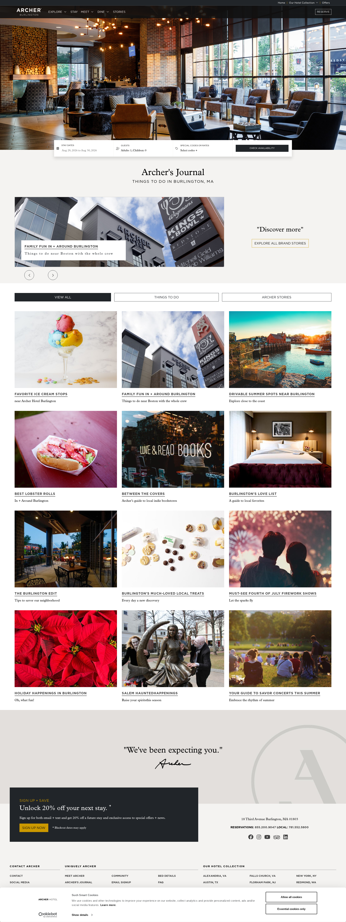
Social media (20, 882)
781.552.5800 (299, 827)
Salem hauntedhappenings (150, 693)
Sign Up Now (33, 828)
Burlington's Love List (253, 493)
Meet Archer (74, 876)
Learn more (108, 904)
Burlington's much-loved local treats (163, 593)
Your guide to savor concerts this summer (274, 693)
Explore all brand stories (280, 243)
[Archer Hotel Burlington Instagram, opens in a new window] (259, 838)
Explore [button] (55, 12)
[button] (143, 148)
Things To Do (166, 297)
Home (281, 3)
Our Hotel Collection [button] (302, 3)
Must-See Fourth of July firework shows (273, 593)
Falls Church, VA (263, 876)
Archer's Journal (78, 882)
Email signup (121, 882)
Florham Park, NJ (263, 882)
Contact (16, 876)
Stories (119, 12)
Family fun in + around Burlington (61, 246)
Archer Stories (276, 297)
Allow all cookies (291, 897)
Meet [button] (85, 12)
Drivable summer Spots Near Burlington (272, 394)
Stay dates (67, 145)
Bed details (167, 876)
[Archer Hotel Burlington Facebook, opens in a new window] (250, 838)
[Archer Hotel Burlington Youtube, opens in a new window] (267, 838)
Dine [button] (101, 12)
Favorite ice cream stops (41, 394)
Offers (326, 3)
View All (63, 297)
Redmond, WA (306, 882)
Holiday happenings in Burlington (51, 693)
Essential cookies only (291, 908)
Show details (80, 914)
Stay (74, 12)
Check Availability (262, 148)
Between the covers (143, 493)
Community (120, 876)
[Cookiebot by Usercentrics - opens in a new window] (48, 915)
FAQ (160, 882)
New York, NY (306, 876)
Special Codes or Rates (194, 145)
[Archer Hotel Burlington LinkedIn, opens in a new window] (285, 838)
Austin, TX (210, 882)
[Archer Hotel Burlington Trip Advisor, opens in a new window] (276, 838)
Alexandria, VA (214, 876)
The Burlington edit (36, 593)
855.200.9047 (265, 827)
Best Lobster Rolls (35, 493)
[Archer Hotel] (29, 11)
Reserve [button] (323, 12)
